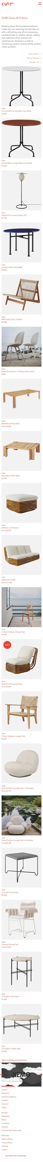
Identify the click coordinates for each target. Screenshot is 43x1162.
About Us (5, 1093)
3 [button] (34, 1086)
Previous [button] (1, 1074)
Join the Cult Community (11, 1130)
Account (5, 1104)
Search (4, 1090)
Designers (6, 1116)
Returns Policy (7, 1139)
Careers (5, 1127)
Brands (4, 1113)
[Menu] (39, 4)
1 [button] (8, 1086)
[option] (21, 1060)
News (4, 1120)
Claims (4, 1150)
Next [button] (41, 1074)
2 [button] (21, 1086)
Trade (4, 1107)
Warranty (5, 1135)
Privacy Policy (7, 1143)
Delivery (5, 1146)
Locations (5, 1123)
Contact (5, 1100)
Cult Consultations (9, 1097)
